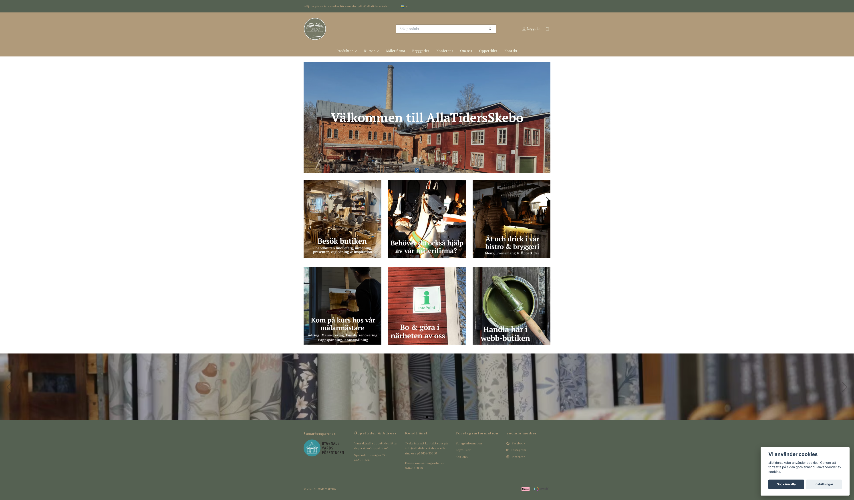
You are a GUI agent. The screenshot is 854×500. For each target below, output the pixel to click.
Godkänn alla (786, 484)
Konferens (444, 50)
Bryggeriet (420, 50)
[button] (423, 417)
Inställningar (824, 484)
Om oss (466, 50)
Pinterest (518, 457)
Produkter (344, 50)
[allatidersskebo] (365, 29)
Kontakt (511, 50)
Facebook (518, 443)
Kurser (369, 50)
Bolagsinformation (469, 443)
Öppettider (488, 50)
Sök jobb (462, 457)
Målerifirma (395, 50)
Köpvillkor (463, 450)
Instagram (518, 450)
